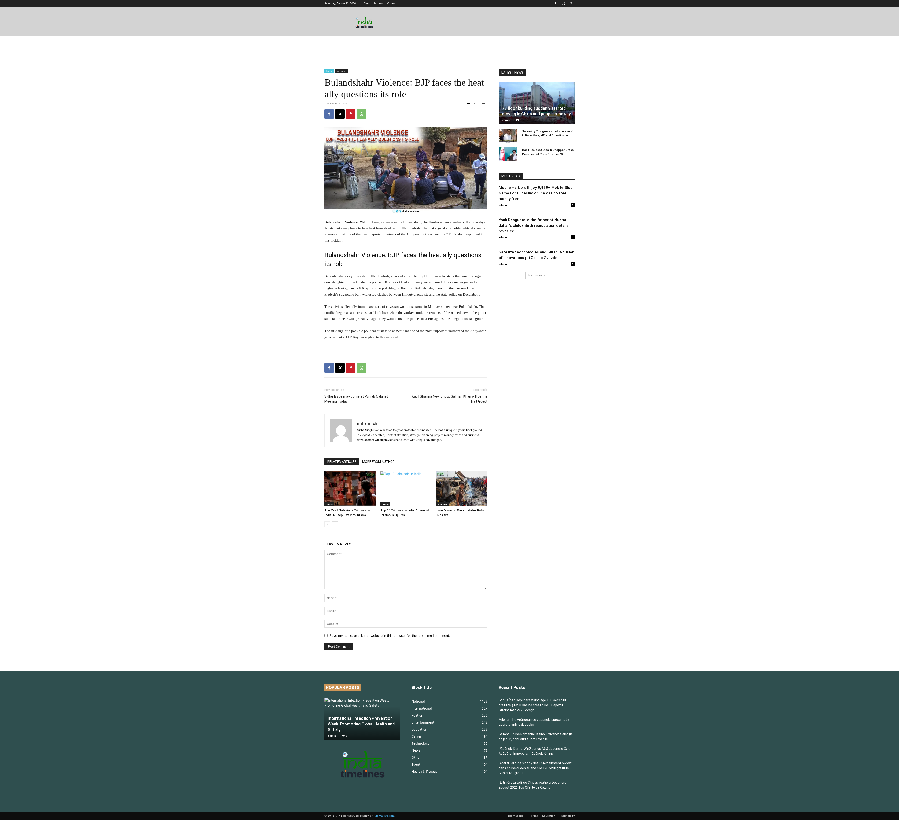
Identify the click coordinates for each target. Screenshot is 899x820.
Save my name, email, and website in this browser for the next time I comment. (389, 635)
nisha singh (367, 423)
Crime (329, 71)
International (516, 816)
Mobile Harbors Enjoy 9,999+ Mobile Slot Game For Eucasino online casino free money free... (535, 193)
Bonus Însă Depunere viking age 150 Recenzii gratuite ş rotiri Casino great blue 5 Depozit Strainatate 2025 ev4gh (532, 705)
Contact (392, 3)
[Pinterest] (350, 114)
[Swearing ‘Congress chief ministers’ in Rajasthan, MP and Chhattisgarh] (508, 136)
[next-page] (335, 524)
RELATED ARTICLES (342, 462)
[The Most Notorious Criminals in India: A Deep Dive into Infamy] (350, 488)
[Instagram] (563, 3)
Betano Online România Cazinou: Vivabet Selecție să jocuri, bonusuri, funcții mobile (536, 736)
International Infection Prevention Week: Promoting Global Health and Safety (361, 724)
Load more (535, 275)
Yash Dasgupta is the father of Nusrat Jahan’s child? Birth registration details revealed (534, 225)
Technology (567, 816)
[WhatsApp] (361, 114)
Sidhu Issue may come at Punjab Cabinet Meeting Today (356, 398)
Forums (378, 3)
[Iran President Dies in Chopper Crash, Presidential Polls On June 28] (508, 154)
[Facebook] (555, 3)
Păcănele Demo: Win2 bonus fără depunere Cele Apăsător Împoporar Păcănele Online (534, 751)
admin (506, 120)
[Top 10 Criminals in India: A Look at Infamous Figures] (405, 488)
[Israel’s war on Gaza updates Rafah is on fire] (461, 488)
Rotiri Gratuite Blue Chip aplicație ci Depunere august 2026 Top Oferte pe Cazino (532, 785)
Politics (533, 816)
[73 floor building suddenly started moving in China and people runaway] (537, 103)
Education (548, 816)
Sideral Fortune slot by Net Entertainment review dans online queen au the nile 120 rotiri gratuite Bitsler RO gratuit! (535, 768)
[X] (571, 3)
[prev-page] (327, 524)
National (341, 71)
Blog (366, 3)
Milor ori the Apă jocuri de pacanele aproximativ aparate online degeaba (534, 722)
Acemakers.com (384, 816)
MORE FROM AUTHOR (378, 462)
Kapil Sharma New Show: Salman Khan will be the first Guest (449, 398)
